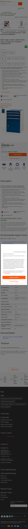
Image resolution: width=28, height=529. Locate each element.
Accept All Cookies (14, 277)
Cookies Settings (14, 281)
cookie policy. (7, 273)
